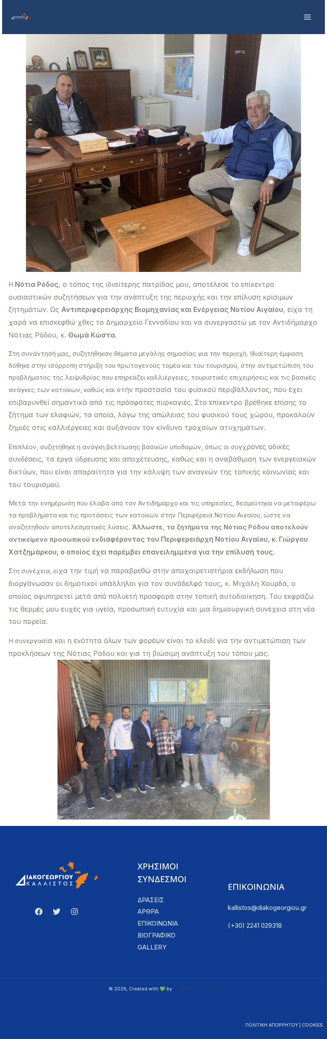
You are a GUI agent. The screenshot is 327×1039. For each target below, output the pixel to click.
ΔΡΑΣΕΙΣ (151, 900)
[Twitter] (56, 911)
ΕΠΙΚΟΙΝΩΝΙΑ (158, 923)
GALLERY (152, 947)
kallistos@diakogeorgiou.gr (267, 907)
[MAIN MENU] (307, 17)
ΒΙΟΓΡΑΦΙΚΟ (156, 935)
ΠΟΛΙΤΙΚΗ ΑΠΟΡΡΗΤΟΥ (271, 1025)
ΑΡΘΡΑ (148, 911)
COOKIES (312, 1025)
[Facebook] (39, 911)
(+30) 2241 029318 (255, 925)
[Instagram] (74, 911)
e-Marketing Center (195, 989)
